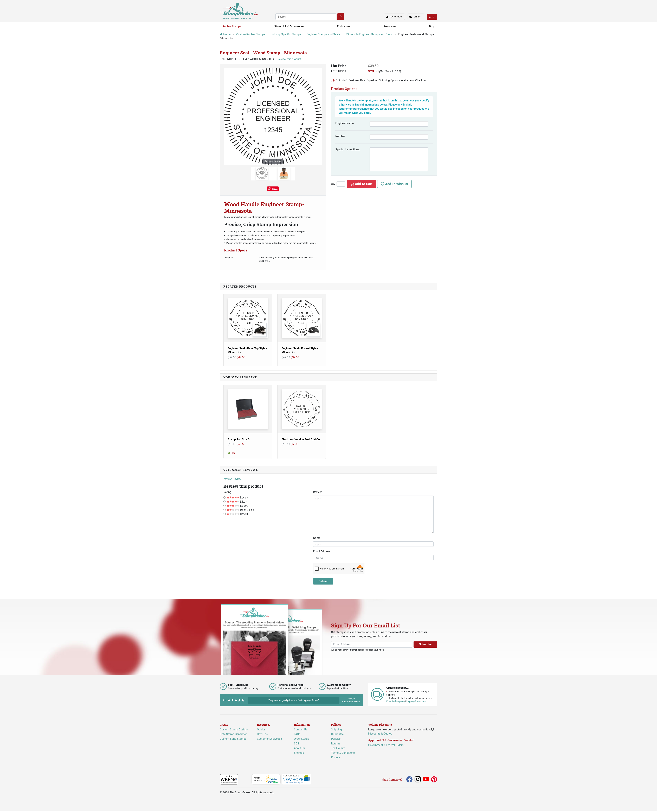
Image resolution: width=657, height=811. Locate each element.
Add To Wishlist (396, 184)
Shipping (336, 729)
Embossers (343, 26)
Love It (243, 497)
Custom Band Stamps (233, 739)
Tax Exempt (338, 748)
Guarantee (337, 734)
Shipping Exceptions (416, 701)
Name (316, 538)
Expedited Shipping (395, 701)
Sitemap (299, 752)
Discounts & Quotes (380, 733)
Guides (261, 729)
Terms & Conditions (343, 752)
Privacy (335, 757)
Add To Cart (363, 184)
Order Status (301, 739)
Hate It (243, 514)
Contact (417, 16)
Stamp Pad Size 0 (238, 439)
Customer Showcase (269, 739)
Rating (227, 492)
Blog (432, 26)
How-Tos (262, 734)
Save (275, 189)
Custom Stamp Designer (234, 729)
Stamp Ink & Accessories (289, 26)
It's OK (243, 505)
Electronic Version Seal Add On (301, 439)
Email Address (321, 551)
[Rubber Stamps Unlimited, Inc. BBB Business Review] (245, 779)
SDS (296, 743)
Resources (390, 26)
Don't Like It (246, 509)
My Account (396, 16)
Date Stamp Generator (233, 734)
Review (317, 492)
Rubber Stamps (231, 26)
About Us (299, 748)
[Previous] (227, 116)
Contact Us (300, 729)
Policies (335, 739)
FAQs (297, 734)
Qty (333, 184)
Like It (243, 501)
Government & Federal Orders (386, 745)
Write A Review (232, 479)
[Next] (319, 116)
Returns (335, 743)
